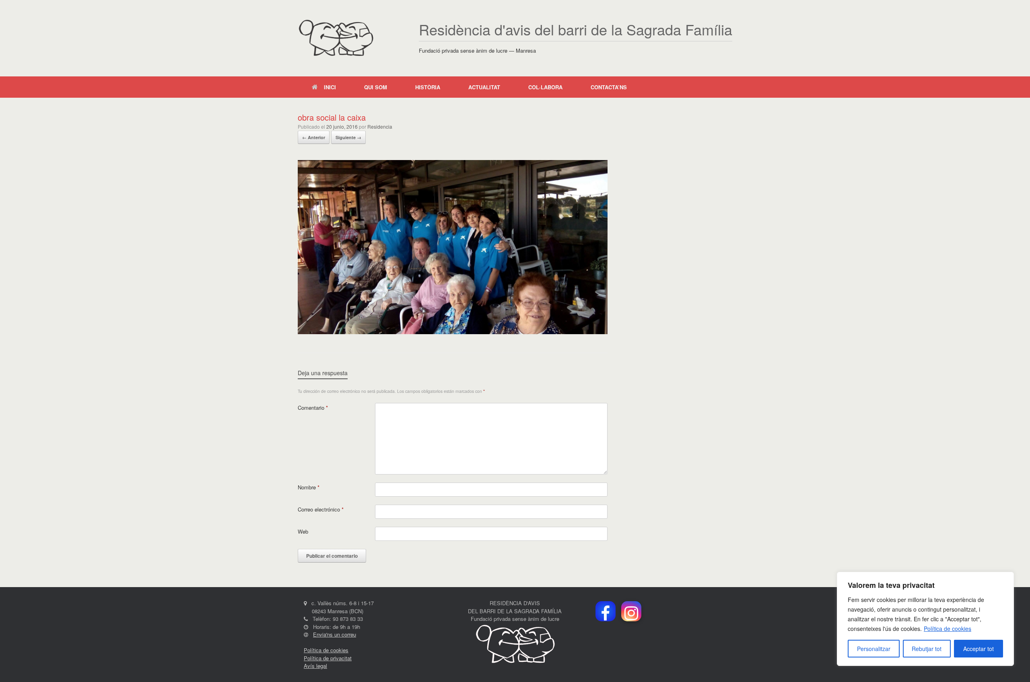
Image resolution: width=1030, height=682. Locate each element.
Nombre (308, 487)
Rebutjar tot (926, 649)
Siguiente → (348, 137)
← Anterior (313, 137)
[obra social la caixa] (453, 332)
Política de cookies (947, 628)
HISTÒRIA (427, 87)
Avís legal (315, 666)
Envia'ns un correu (334, 634)
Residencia (379, 126)
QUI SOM (375, 87)
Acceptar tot (978, 649)
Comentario (313, 407)
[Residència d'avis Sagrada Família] (336, 38)
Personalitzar (873, 649)
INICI (330, 87)
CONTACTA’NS (609, 87)
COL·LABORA (545, 87)
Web (303, 531)
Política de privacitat (328, 658)
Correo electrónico (321, 509)
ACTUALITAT (484, 87)
